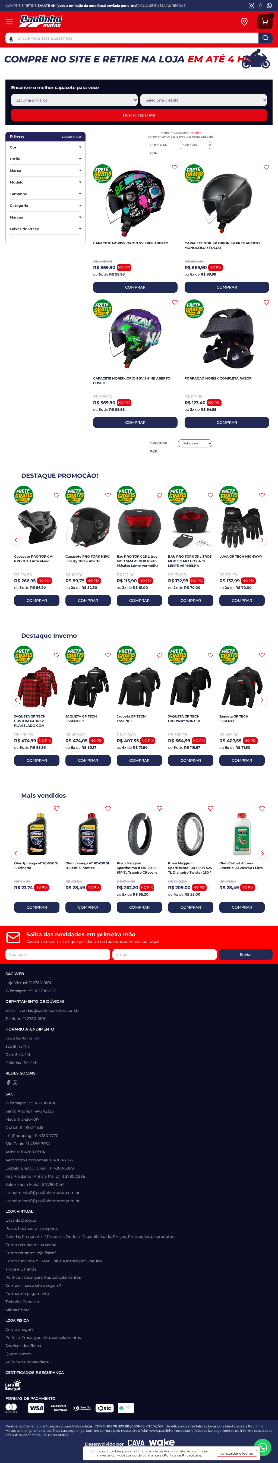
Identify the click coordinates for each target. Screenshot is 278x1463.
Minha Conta (17, 1309)
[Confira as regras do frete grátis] (23, 495)
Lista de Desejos (20, 1220)
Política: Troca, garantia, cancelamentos (43, 1277)
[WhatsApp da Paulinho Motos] (269, 5)
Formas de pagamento (27, 1293)
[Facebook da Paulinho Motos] (260, 5)
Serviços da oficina (23, 1345)
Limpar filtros (71, 136)
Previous (15, 540)
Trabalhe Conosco (22, 1301)
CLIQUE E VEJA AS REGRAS (162, 6)
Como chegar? (19, 1329)
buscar (265, 38)
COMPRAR (135, 287)
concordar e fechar (236, 1453)
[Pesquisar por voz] (11, 39)
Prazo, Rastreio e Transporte (31, 1228)
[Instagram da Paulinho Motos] (251, 5)
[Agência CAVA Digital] (136, 1444)
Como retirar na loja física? (30, 1252)
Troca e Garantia (20, 1269)
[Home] (59, 22)
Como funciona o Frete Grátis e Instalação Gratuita (53, 1261)
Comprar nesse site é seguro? (33, 1285)
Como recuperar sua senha (30, 1244)
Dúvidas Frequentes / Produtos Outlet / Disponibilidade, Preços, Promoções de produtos (89, 1236)
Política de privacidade (27, 1362)
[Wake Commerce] (162, 1444)
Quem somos (18, 1353)
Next (262, 540)
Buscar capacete (139, 115)
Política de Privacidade (182, 1455)
